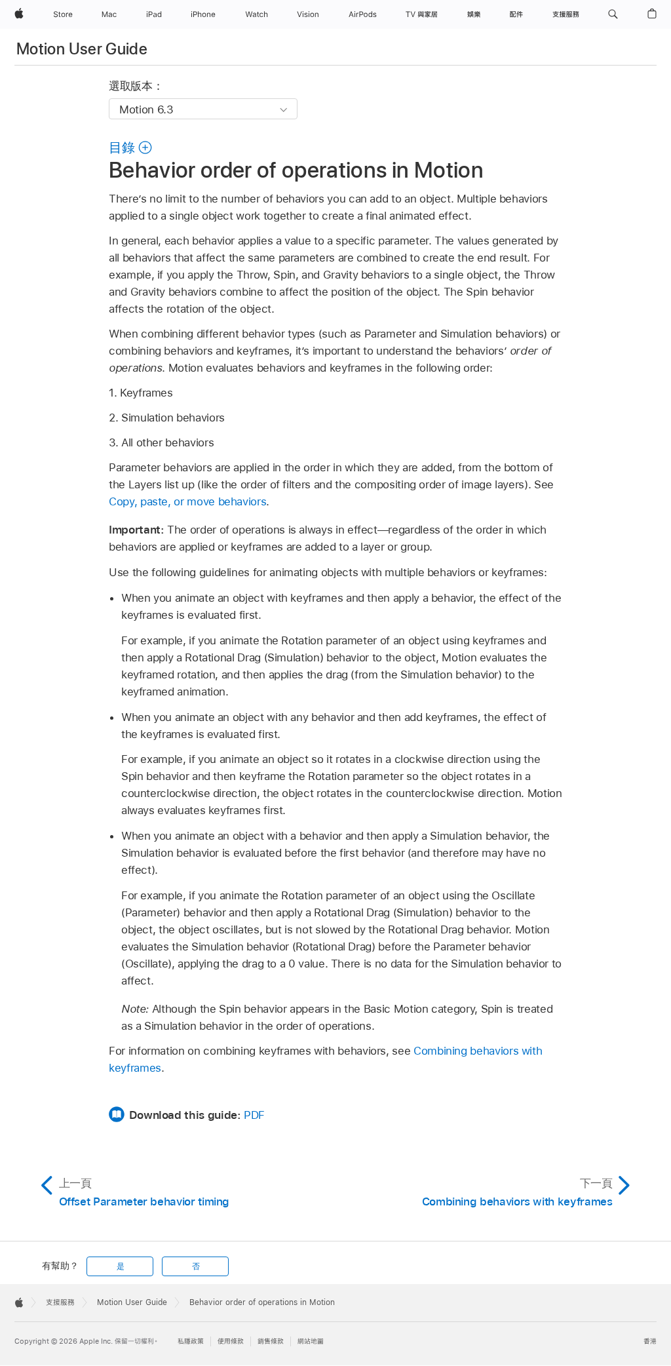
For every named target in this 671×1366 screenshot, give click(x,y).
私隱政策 (191, 1341)
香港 (650, 1341)
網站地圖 (310, 1341)
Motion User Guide (81, 48)
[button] (613, 14)
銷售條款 (271, 1341)
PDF (254, 1115)
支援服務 (60, 1302)
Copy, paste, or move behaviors (187, 501)
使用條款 (231, 1341)
